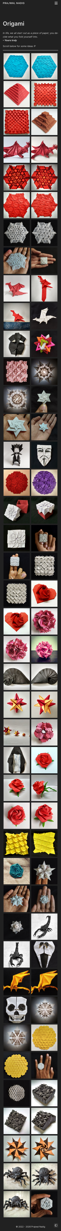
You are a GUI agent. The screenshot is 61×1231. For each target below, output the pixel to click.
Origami (13, 23)
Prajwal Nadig (14, 3)
